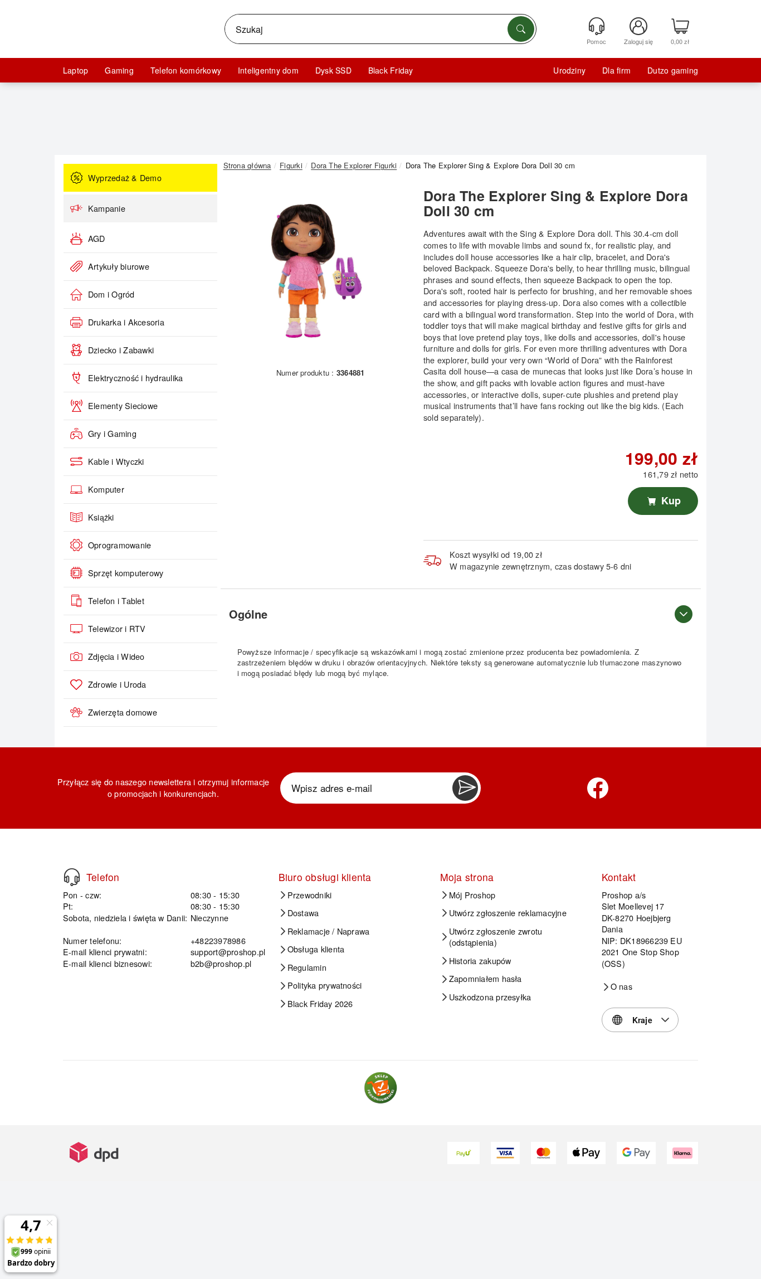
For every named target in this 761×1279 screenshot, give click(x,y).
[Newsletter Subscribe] (465, 788)
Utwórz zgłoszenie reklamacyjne (508, 912)
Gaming (119, 70)
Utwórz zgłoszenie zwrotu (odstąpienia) (496, 937)
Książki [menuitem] (101, 517)
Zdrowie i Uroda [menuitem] (117, 684)
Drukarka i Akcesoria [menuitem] (126, 322)
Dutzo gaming (672, 70)
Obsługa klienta (316, 949)
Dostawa (303, 912)
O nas (621, 986)
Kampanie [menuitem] (106, 208)
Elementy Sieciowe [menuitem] (123, 405)
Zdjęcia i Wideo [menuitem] (116, 656)
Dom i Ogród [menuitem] (111, 294)
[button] (316, 272)
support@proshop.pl (228, 951)
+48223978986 (218, 940)
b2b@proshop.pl (221, 963)
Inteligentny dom (268, 70)
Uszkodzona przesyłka (490, 997)
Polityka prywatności (324, 985)
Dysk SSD (333, 70)
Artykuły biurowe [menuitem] (118, 266)
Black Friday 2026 (320, 1003)
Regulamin (306, 967)
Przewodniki (309, 895)
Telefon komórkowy (185, 70)
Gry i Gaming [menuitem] (112, 433)
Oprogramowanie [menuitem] (119, 545)
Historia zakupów (480, 960)
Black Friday (390, 70)
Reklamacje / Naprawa (328, 931)
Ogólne (248, 614)
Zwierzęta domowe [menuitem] (122, 712)
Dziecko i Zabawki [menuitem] (121, 350)
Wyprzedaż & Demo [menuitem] (125, 177)
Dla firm (616, 70)
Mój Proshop (472, 895)
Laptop (75, 70)
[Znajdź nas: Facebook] (598, 788)
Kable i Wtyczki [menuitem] (116, 461)
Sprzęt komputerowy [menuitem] (125, 572)
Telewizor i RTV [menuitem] (117, 628)
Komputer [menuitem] (106, 489)
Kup (669, 500)
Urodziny (569, 70)
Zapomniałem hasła (485, 978)
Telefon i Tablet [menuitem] (116, 600)
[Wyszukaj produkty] (521, 29)
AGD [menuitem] (96, 238)
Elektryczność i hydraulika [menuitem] (135, 377)
